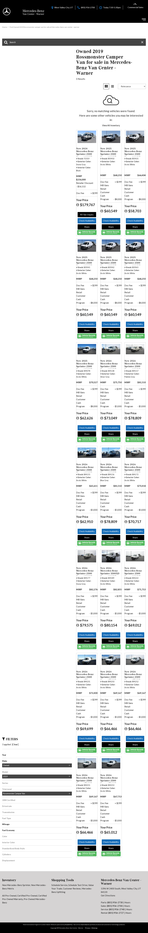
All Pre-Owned (9, 895)
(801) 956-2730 (115, 902)
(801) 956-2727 (116, 912)
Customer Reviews (72, 888)
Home (4, 27)
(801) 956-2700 (115, 906)
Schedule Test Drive (77, 885)
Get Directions (108, 895)
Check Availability (87, 220)
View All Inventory (111, 125)
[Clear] (15, 744)
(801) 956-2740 (117, 909)
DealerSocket (85, 924)
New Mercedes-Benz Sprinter (16, 885)
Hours (127, 902)
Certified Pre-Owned (27, 895)
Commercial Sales (135, 7)
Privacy (87, 928)
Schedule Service (59, 885)
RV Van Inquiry (87, 214)
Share (86, 227)
